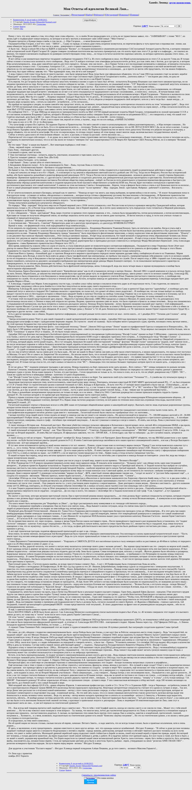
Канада (22, 26)
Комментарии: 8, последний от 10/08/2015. (30, 20)
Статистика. (41, 24)
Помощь (134, 15)
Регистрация (78, 15)
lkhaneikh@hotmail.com (46, 22)
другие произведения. (180, 3)
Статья (16, 26)
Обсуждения (111, 15)
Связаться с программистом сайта (99, 775)
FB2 (21, 29)
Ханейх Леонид (29, 22)
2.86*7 (145, 26)
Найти (89, 15)
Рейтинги (98, 15)
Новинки (123, 15)
